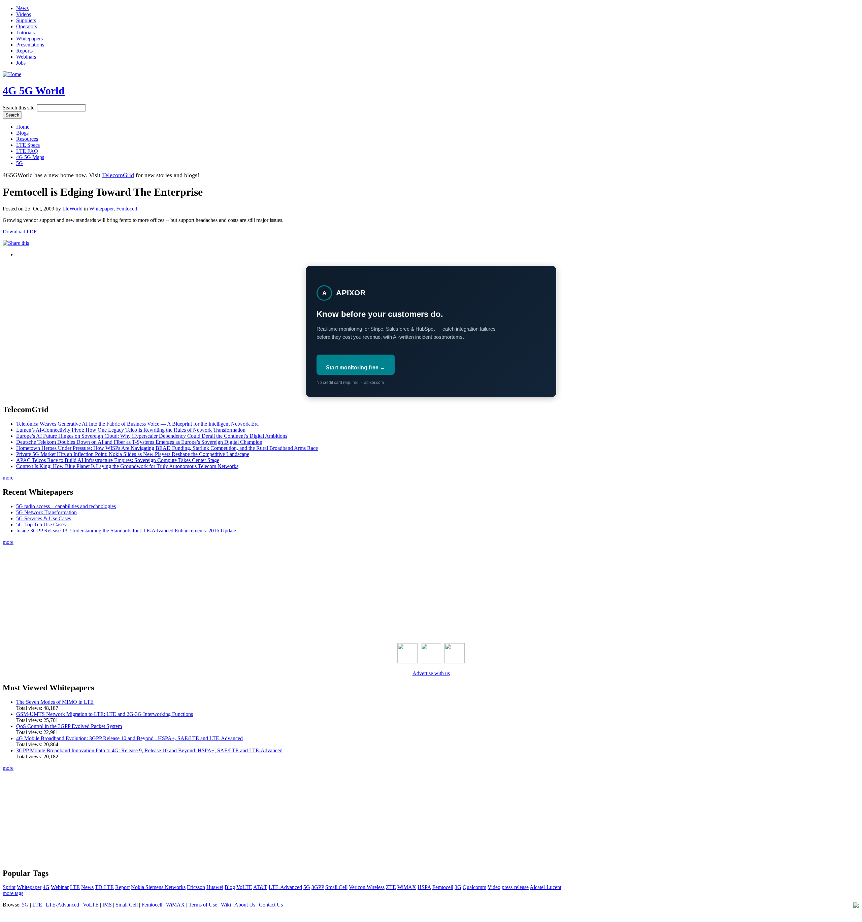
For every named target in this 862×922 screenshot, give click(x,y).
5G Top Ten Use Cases (41, 524)
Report (122, 887)
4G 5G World (34, 91)
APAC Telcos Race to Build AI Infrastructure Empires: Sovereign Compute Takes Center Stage (117, 460)
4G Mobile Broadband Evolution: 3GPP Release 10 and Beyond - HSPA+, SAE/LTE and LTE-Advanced (129, 738)
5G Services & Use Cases (43, 518)
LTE (75, 887)
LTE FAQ (27, 151)
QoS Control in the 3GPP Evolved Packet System (69, 726)
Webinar (60, 887)
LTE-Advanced (285, 887)
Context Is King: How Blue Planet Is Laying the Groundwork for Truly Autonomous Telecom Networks (127, 466)
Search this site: (20, 107)
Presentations (30, 44)
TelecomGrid (118, 175)
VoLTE (244, 887)
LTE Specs (28, 145)
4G (46, 887)
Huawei (214, 887)
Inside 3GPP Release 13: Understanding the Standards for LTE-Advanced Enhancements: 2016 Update (126, 530)
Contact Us (271, 905)
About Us (244, 905)
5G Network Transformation (46, 512)
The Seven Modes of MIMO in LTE (55, 702)
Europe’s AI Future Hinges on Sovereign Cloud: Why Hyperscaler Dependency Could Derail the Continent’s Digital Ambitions (151, 436)
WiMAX (406, 887)
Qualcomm (474, 887)
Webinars (26, 57)
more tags (13, 893)
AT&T (260, 887)
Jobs (21, 63)
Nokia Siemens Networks (158, 887)
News (22, 8)
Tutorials (25, 32)
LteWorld (72, 208)
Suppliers (26, 20)
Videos (23, 14)
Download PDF (20, 231)
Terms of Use (203, 905)
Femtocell (126, 208)
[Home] (12, 74)
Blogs (22, 133)
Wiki (226, 905)
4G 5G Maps (30, 157)
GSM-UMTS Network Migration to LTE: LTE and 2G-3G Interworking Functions (104, 714)
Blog (230, 887)
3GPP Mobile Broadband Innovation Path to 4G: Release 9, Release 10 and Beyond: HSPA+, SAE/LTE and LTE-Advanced (149, 750)
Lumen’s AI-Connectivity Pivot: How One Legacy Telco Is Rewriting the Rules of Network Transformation (130, 430)
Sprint (9, 887)
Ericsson (196, 887)
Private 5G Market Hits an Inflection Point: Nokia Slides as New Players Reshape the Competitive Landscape (132, 454)
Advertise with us (431, 673)
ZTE (391, 887)
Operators (26, 26)
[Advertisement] (431, 593)
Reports (24, 51)
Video (494, 887)
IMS (107, 905)
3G (458, 887)
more (8, 478)
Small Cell (336, 887)
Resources (27, 139)
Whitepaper (101, 208)
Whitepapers (29, 38)
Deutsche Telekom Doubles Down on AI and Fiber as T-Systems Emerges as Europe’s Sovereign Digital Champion (139, 442)
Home (22, 127)
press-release (515, 887)
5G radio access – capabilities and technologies (66, 506)
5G (19, 163)
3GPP (317, 887)
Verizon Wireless (367, 887)
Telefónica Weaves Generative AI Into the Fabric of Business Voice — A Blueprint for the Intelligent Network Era (137, 424)
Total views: (29, 708)
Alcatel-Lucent (545, 887)
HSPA (424, 887)
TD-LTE (104, 887)
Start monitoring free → (355, 367)
